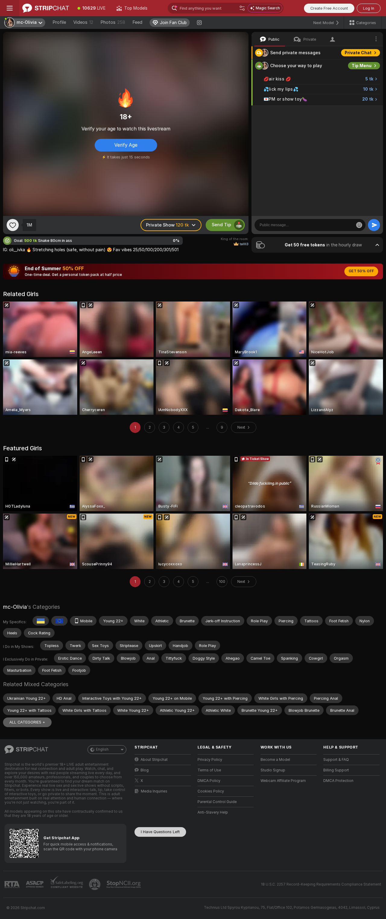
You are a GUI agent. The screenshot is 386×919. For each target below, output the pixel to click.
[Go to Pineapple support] (95, 884)
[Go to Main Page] (45, 8)
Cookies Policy (211, 791)
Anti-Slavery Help (213, 812)
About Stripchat (154, 760)
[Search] (242, 8)
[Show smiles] (359, 225)
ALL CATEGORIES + (27, 722)
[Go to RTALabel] (13, 884)
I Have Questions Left (160, 832)
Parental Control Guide (217, 802)
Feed (137, 22)
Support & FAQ (336, 760)
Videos (83, 22)
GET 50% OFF (361, 271)
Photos (112, 22)
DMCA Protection (338, 781)
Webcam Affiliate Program (283, 781)
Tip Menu (362, 65)
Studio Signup (273, 770)
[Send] (374, 225)
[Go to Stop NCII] (124, 884)
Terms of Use (209, 770)
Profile (59, 22)
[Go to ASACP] (35, 884)
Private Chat (358, 52)
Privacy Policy (210, 760)
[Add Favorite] (13, 225)
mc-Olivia (15, 607)
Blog (145, 770)
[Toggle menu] (9, 8)
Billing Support (336, 770)
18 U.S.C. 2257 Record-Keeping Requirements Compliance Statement (321, 884)
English (102, 749)
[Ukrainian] (41, 621)
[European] (59, 621)
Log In (368, 8)
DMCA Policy (209, 781)
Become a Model (275, 760)
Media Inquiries (154, 791)
